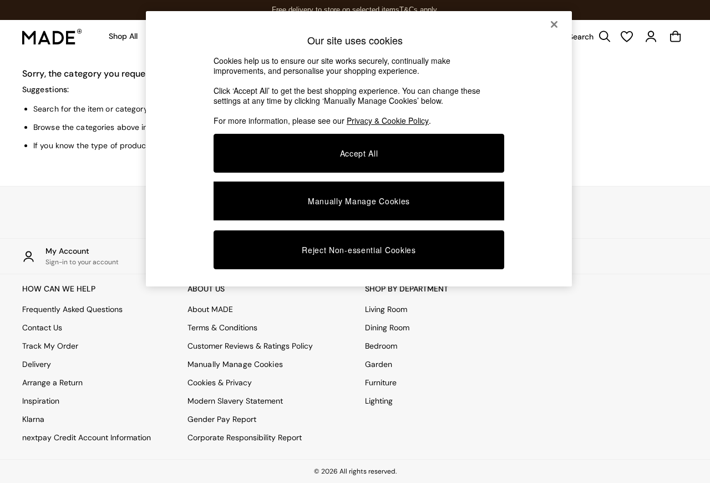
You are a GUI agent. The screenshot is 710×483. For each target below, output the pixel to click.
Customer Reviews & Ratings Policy (250, 346)
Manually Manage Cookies (235, 364)
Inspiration (40, 401)
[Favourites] (627, 36)
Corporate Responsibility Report (244, 437)
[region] (359, 148)
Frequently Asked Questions (72, 309)
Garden (378, 364)
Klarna (33, 419)
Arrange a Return (52, 383)
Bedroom (381, 346)
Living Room (386, 309)
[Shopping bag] (675, 36)
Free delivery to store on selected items (335, 10)
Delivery (36, 364)
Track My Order (50, 346)
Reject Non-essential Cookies (359, 249)
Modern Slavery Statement (235, 401)
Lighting (379, 401)
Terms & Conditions (222, 328)
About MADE (210, 309)
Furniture (381, 383)
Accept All (359, 153)
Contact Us (42, 328)
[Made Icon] (52, 36)
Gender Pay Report (221, 419)
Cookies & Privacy (219, 383)
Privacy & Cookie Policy (388, 120)
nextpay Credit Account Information (86, 437)
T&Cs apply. (419, 10)
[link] (587, 37)
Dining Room (387, 328)
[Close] (554, 24)
